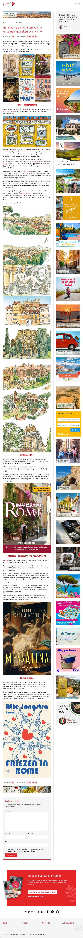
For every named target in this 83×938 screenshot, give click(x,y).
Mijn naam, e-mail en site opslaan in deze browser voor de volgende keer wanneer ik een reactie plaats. (25, 850)
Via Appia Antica (7, 164)
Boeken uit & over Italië (9, 23)
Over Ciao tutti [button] (68, 923)
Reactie (8, 811)
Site (6, 841)
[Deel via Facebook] (27, 36)
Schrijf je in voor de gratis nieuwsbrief (43, 892)
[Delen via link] (36, 36)
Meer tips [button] (46, 923)
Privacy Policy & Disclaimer (36, 934)
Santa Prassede (26, 193)
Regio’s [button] (5, 923)
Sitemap (22, 934)
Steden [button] (25, 923)
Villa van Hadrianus (37, 161)
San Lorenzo (28, 171)
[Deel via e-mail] (30, 36)
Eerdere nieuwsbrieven (35, 896)
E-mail (30, 834)
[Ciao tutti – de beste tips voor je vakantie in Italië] (9, 3)
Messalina (7, 560)
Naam (7, 834)
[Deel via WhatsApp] (33, 36)
